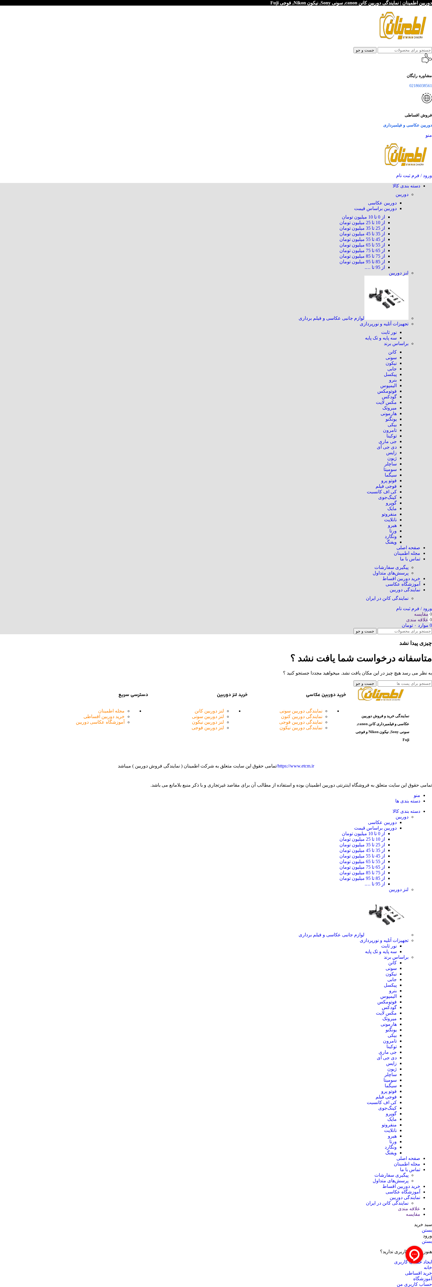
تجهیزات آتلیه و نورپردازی (384, 323)
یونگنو (391, 419)
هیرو (392, 525)
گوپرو (391, 502)
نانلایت (390, 519)
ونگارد (391, 536)
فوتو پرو (389, 480)
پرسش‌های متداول (390, 572)
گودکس (389, 396)
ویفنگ (391, 542)
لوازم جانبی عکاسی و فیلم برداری (331, 318)
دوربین (402, 194)
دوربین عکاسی (382, 202)
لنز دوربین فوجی (208, 727)
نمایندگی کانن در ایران (387, 598)
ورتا (393, 530)
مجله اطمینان (111, 710)
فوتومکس (387, 391)
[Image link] (380, 699)
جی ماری (388, 441)
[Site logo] (402, 44)
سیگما (391, 474)
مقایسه (413, 1214)
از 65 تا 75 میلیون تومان (362, 250)
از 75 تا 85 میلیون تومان (362, 256)
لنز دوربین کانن (209, 710)
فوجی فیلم (386, 486)
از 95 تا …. (375, 267)
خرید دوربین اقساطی (104, 716)
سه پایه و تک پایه (381, 337)
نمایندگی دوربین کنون (301, 716)
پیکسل (390, 374)
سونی (391, 357)
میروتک (389, 407)
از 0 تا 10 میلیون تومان (363, 216)
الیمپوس (388, 385)
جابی (392, 368)
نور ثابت (389, 332)
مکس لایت (386, 402)
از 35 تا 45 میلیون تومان (362, 233)
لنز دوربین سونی (208, 716)
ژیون (392, 458)
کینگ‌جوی (387, 497)
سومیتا (390, 469)
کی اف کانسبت (382, 491)
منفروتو (389, 514)
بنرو (393, 379)
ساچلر (390, 463)
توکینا (391, 435)
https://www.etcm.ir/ (295, 765)
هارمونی (389, 413)
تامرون (390, 430)
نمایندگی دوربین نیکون (300, 727)
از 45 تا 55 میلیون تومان (362, 239)
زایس (391, 452)
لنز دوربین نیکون (208, 722)
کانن (392, 351)
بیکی (392, 424)
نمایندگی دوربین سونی (300, 710)
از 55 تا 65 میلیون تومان (362, 244)
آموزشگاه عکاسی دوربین (100, 722)
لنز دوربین (398, 272)
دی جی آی (387, 446)
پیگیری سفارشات (391, 567)
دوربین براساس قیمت (375, 208)
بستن (427, 1230)
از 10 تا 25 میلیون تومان (362, 222)
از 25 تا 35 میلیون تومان (362, 228)
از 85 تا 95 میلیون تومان (362, 261)
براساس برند (396, 343)
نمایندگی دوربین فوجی (300, 722)
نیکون (391, 363)
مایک (392, 508)
